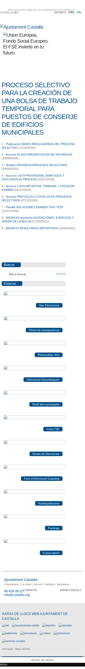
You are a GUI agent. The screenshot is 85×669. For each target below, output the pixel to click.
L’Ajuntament (11, 584)
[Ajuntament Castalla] (21, 27)
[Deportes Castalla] (48, 625)
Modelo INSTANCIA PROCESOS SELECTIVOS (36, 165)
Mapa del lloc (22, 649)
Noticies (49, 584)
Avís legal (7, 649)
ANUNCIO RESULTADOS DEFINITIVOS (32, 228)
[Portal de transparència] (35, 319)
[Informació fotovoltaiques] (35, 369)
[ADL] (5, 625)
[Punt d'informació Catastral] (35, 468)
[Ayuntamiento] (25, 625)
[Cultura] (45, 633)
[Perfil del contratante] (35, 393)
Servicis (38, 584)
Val (79, 12)
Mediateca (63, 584)
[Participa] (35, 517)
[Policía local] (28, 633)
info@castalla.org (17, 595)
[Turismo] (62, 633)
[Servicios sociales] (13, 641)
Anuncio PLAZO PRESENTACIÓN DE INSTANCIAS (39, 154)
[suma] (35, 492)
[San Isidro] (65, 625)
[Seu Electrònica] (35, 294)
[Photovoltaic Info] (35, 344)
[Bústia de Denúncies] (35, 443)
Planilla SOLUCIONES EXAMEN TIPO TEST (35, 207)
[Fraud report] (35, 542)
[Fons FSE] (35, 418)
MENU (3, 664)
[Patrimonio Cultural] (9, 633)
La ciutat (26, 584)
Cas (71, 12)
